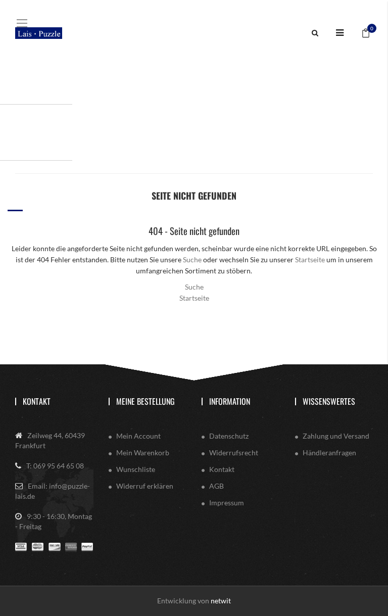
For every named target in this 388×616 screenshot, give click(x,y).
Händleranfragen (329, 452)
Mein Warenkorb (142, 452)
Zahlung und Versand (336, 436)
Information (229, 401)
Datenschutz (229, 436)
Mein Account (138, 436)
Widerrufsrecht (233, 452)
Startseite (310, 259)
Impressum (226, 502)
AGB (216, 486)
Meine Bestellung (145, 401)
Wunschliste (135, 469)
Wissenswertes (329, 401)
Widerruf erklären (144, 486)
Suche (192, 259)
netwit (221, 600)
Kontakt (37, 401)
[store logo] (38, 33)
